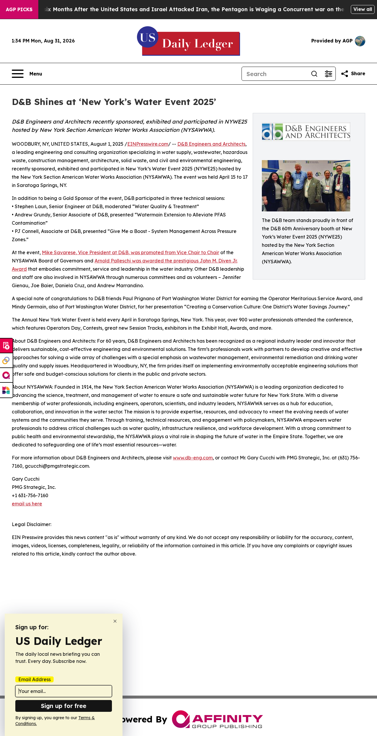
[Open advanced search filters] (328, 73)
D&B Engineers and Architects (211, 144)
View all (362, 9)
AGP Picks (19, 9)
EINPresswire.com (147, 144)
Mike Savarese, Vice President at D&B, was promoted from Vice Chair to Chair (130, 252)
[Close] (115, 621)
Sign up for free (63, 705)
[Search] (314, 73)
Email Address (34, 679)
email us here (27, 504)
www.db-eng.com (193, 458)
